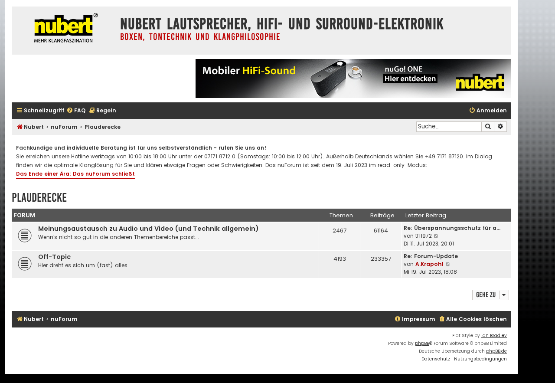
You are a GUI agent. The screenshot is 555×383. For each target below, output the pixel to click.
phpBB (422, 343)
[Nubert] (64, 29)
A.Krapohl (429, 264)
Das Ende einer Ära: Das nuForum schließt (75, 173)
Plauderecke (39, 197)
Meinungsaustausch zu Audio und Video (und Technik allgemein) (148, 228)
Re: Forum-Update (431, 256)
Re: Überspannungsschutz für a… (452, 228)
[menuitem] (75, 111)
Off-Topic (54, 256)
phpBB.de (496, 351)
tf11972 (423, 235)
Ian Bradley (494, 335)
